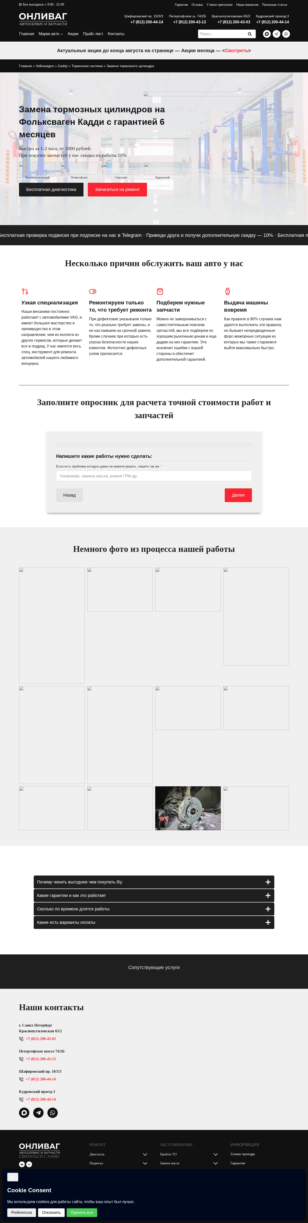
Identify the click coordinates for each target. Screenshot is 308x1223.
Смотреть (236, 50)
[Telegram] (276, 34)
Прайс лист (93, 34)
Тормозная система (87, 66)
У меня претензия (219, 4)
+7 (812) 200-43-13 (189, 22)
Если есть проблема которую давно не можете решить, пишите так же (107, 466)
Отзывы (197, 4)
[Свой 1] (267, 34)
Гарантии (181, 4)
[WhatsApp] (286, 34)
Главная (26, 34)
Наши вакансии (247, 4)
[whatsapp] (24, 1113)
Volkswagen (45, 66)
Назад (69, 495)
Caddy (63, 66)
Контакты (116, 34)
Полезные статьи (274, 4)
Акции (73, 34)
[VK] (22, 1164)
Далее (238, 495)
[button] (52, 625)
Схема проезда (243, 1154)
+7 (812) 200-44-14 (146, 22)
